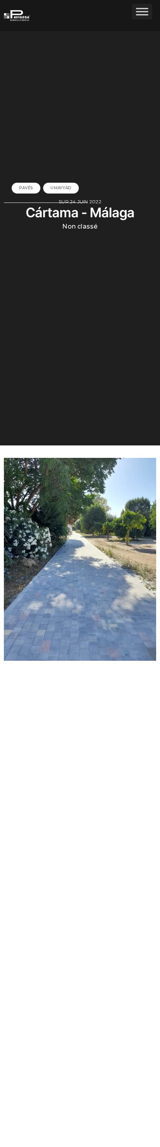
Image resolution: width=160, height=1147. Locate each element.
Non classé (79, 226)
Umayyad (60, 187)
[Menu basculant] (142, 11)
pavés (26, 187)
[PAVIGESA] (22, 15)
